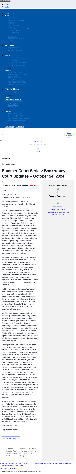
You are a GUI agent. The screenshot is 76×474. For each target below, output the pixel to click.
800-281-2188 (38, 142)
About (6, 463)
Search (69, 133)
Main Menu (3, 10)
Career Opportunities (52, 463)
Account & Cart (5, 1)
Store (43, 463)
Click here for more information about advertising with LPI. (58, 213)
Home (2, 463)
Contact (21, 465)
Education (26, 463)
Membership (13, 463)
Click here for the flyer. (10, 425)
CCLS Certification (35, 463)
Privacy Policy (4, 468)
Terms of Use (13, 468)
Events (20, 463)
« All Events (6, 158)
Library (61, 463)
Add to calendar (11, 438)
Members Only (13, 465)
